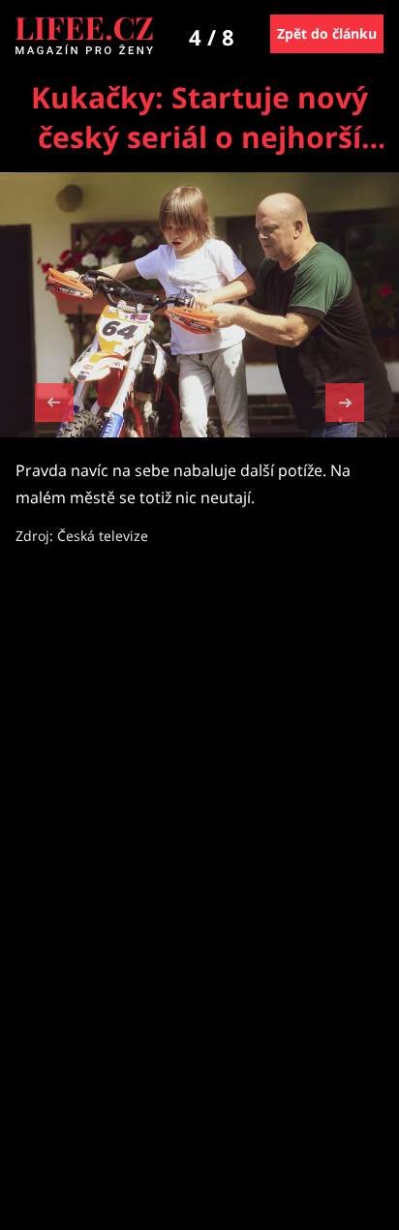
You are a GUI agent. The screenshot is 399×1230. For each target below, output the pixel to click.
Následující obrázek (344, 400)
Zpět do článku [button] (327, 33)
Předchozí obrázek (54, 405)
